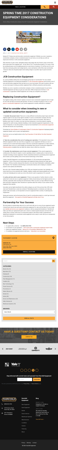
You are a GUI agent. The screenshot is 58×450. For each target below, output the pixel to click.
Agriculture (5, 271)
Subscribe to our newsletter (38, 231)
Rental (21, 53)
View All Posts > (40, 419)
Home (4, 22)
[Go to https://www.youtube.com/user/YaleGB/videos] (37, 370)
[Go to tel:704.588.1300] (10, 404)
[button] (29, 252)
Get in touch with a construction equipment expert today (37, 228)
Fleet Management (7, 279)
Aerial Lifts (5, 269)
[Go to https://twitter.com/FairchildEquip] (33, 370)
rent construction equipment (46, 125)
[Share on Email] (17, 49)
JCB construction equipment (36, 81)
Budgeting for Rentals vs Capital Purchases (42, 405)
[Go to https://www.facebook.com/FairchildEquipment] (25, 370)
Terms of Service (35, 383)
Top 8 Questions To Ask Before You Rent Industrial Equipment (27, 135)
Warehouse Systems (8, 304)
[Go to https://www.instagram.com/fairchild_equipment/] (29, 370)
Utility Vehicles (6, 301)
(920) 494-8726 (7, 248)
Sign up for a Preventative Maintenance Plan (34, 229)
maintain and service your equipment (14, 209)
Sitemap (29, 443)
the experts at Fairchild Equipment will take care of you (29, 197)
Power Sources (7, 286)
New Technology (7, 284)
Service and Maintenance (9, 299)
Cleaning (5, 274)
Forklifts (5, 281)
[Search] (53, 261)
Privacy (23, 443)
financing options (7, 147)
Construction (14, 22)
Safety (26, 53)
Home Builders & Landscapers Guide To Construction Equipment (27, 129)
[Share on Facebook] (4, 49)
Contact (35, 443)
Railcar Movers (6, 291)
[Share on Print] (21, 49)
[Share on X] (9, 49)
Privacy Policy (26, 383)
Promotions (6, 289)
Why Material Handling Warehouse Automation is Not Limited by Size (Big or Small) (42, 413)
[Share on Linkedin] (13, 49)
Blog (8, 22)
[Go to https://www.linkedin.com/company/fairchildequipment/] (22, 370)
